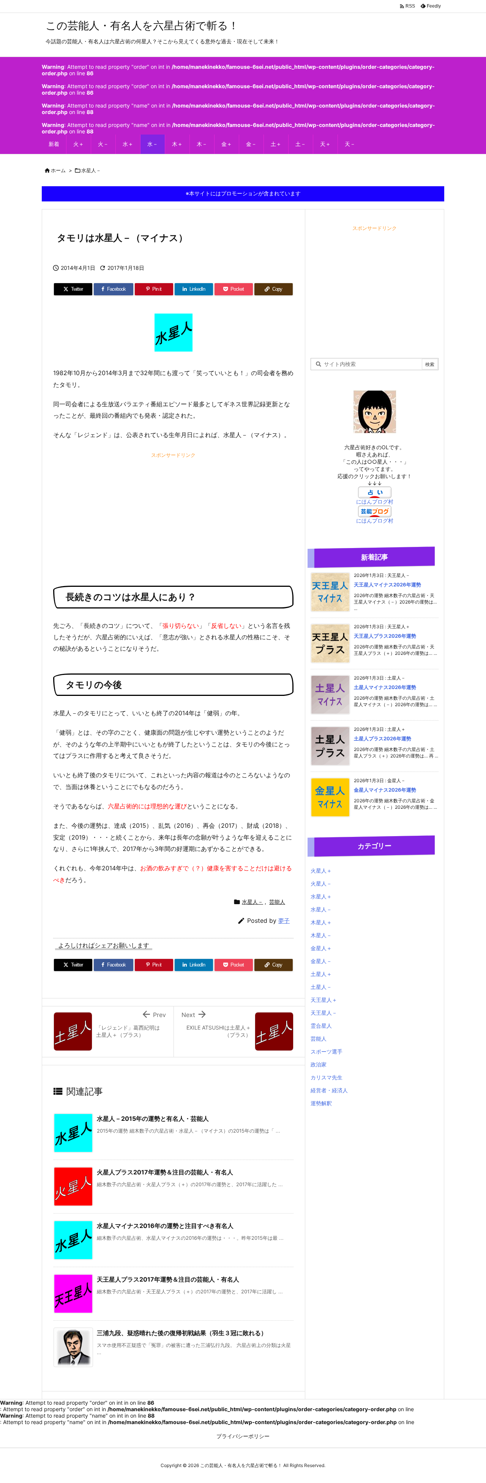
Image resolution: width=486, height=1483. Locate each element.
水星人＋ (321, 896)
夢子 (284, 920)
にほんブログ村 (374, 501)
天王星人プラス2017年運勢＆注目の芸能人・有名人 (168, 1279)
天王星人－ (324, 1012)
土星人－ (321, 987)
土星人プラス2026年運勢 (382, 738)
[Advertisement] (173, 513)
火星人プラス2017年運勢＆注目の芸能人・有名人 (165, 1172)
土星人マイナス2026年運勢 (385, 687)
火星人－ (321, 883)
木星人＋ (321, 922)
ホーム (58, 170)
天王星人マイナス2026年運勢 (387, 584)
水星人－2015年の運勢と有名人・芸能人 (153, 1118)
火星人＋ (321, 870)
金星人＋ (321, 948)
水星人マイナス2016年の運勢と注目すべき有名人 (165, 1225)
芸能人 (277, 901)
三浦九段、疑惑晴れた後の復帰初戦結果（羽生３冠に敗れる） (182, 1333)
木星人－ (321, 935)
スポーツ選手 (326, 1051)
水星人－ (91, 170)
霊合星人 (321, 1025)
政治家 (319, 1064)
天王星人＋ (324, 1000)
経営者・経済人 (329, 1090)
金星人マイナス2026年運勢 (385, 790)
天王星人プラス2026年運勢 (385, 636)
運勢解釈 (321, 1103)
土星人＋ (321, 974)
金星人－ (321, 961)
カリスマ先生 (326, 1077)
